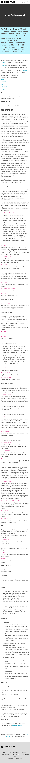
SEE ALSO (3, 89)
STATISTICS (4, 86)
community (16, 752)
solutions (25, 754)
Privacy (18, 754)
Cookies (23, 752)
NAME (2, 79)
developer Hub (5, 754)
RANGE (3, 84)
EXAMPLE (3, 88)
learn (12, 754)
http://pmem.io (17, 725)
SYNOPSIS (3, 81)
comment (3, 59)
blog (10, 752)
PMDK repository (10, 29)
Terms (15, 756)
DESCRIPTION (4, 83)
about (4, 752)
